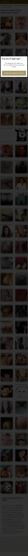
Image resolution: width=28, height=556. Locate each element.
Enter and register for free (14, 73)
